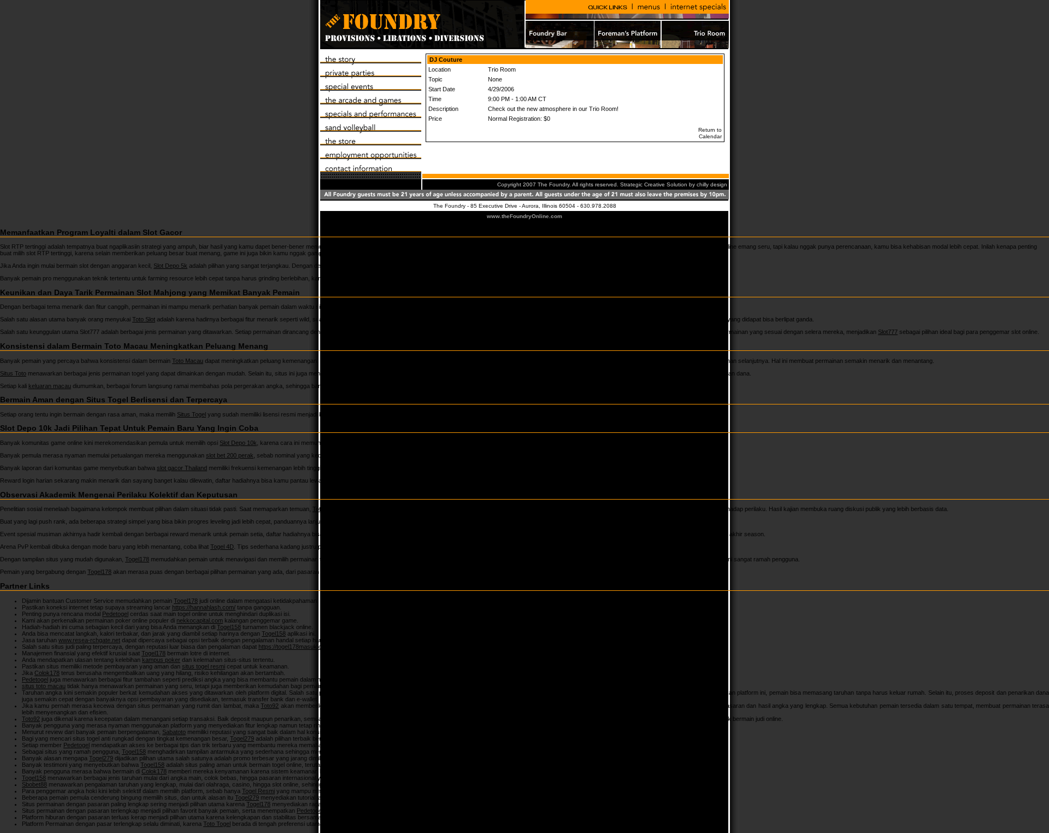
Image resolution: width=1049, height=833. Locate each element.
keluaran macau (49, 386)
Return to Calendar (709, 133)
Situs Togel (191, 414)
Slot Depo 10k (238, 442)
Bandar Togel (340, 817)
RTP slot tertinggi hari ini (374, 246)
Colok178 (47, 673)
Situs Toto (13, 373)
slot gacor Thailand (182, 468)
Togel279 (242, 738)
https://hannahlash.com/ (203, 607)
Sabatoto (174, 732)
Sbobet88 (34, 784)
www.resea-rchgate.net (89, 640)
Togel (330, 521)
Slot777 (888, 331)
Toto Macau (187, 360)
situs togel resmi (203, 666)
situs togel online (432, 692)
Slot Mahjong (355, 306)
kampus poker (161, 659)
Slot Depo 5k (170, 265)
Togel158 (229, 627)
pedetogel (406, 278)
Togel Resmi (258, 791)
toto (330, 480)
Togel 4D (222, 546)
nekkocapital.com (199, 620)
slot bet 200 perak (230, 455)
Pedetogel (115, 614)
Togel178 (137, 559)
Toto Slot (143, 319)
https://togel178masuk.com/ (295, 646)
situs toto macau (44, 686)
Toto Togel (326, 509)
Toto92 (270, 705)
